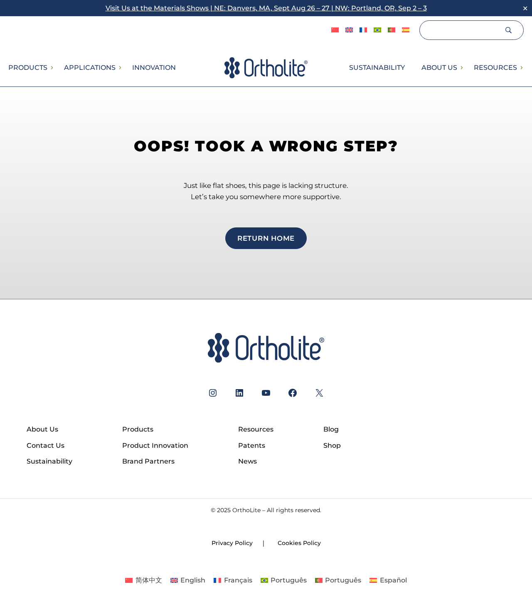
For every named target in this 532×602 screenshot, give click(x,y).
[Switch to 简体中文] (335, 30)
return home (266, 238)
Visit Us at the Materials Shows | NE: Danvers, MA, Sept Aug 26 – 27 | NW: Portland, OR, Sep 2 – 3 (266, 8)
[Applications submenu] (120, 68)
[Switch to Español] (405, 30)
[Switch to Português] (377, 30)
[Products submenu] (51, 68)
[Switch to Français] (363, 30)
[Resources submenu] (521, 68)
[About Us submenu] (461, 68)
